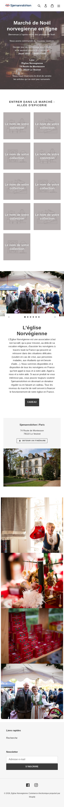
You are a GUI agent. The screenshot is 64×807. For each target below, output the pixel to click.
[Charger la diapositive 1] (25, 317)
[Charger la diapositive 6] (39, 317)
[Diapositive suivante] (55, 316)
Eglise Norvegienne (19, 793)
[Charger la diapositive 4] (33, 317)
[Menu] (58, 5)
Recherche (11, 738)
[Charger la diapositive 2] (28, 317)
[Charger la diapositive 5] (36, 317)
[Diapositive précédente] (9, 316)
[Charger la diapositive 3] (30, 317)
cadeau (32, 402)
